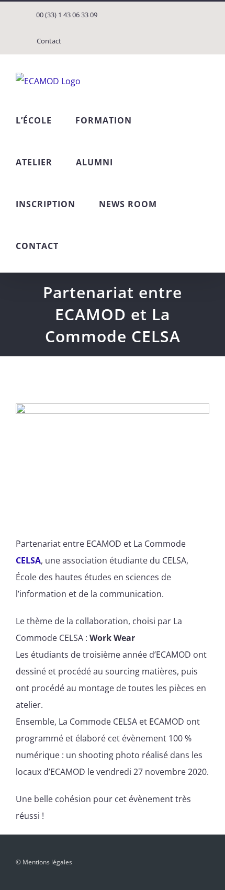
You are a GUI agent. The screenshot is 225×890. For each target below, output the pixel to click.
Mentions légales (47, 862)
